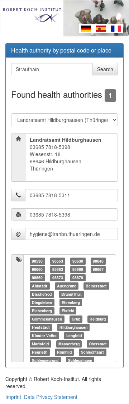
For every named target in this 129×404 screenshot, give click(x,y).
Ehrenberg (71, 302)
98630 (77, 261)
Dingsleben (42, 302)
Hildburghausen (73, 327)
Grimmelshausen (47, 319)
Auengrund (66, 286)
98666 (77, 269)
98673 (57, 277)
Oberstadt (98, 343)
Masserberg (69, 343)
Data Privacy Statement (50, 396)
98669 (37, 277)
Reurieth (39, 352)
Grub (76, 319)
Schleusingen (80, 360)
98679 (77, 277)
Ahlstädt (39, 286)
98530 (37, 261)
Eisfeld (68, 310)
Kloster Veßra (44, 335)
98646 (98, 261)
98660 (37, 269)
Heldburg (98, 319)
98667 (98, 269)
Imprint (13, 396)
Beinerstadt (96, 286)
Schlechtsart (92, 352)
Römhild (64, 352)
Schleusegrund (45, 360)
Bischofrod (42, 294)
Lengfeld (74, 335)
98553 (57, 261)
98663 (57, 269)
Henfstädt (41, 327)
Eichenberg (42, 310)
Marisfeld (40, 343)
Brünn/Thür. (71, 294)
